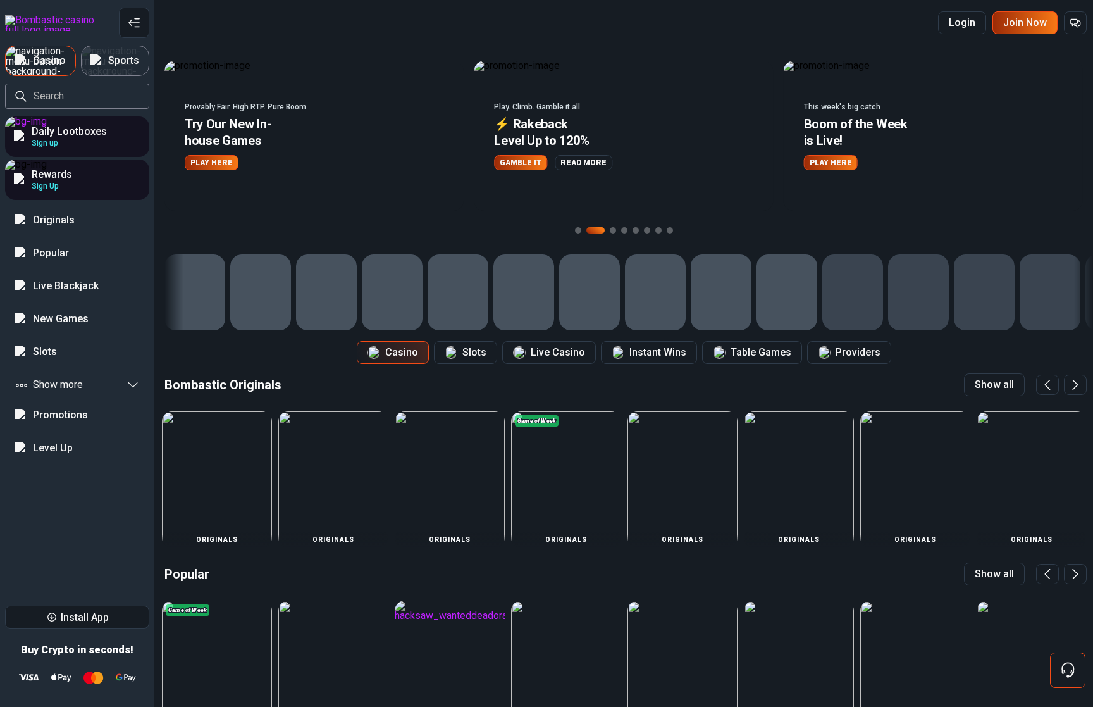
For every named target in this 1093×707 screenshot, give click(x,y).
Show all (994, 385)
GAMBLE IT (520, 162)
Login (962, 22)
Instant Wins (657, 352)
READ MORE (583, 162)
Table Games (761, 352)
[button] (314, 136)
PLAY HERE (211, 162)
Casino (401, 352)
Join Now (1025, 22)
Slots (474, 352)
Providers (858, 352)
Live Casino (558, 352)
